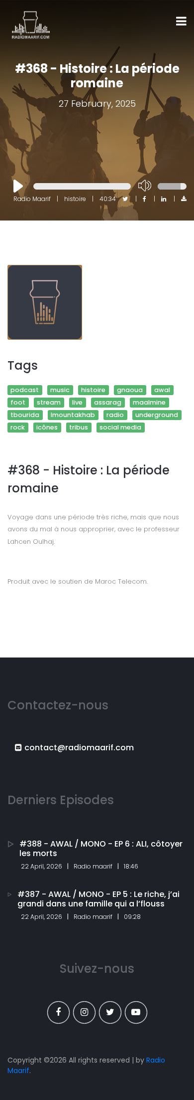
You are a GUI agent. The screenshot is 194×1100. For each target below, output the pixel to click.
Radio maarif (93, 866)
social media (120, 427)
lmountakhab (73, 415)
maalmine (149, 402)
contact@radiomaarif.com (79, 747)
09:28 (132, 916)
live (77, 402)
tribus (78, 427)
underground (156, 415)
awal (162, 390)
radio (115, 415)
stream (49, 402)
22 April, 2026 (41, 866)
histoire (93, 390)
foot (17, 402)
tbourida (24, 415)
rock (17, 427)
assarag (107, 402)
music (60, 390)
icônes (47, 427)
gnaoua (130, 390)
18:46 (131, 866)
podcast (24, 390)
